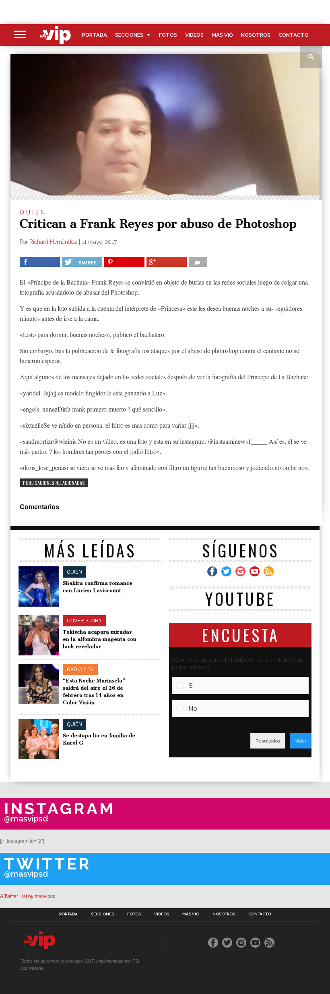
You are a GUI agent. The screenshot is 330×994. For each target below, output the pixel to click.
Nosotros (255, 35)
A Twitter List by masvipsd (28, 896)
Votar (300, 741)
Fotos (168, 35)
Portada (94, 35)
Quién (33, 212)
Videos (194, 35)
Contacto (293, 35)
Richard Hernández (53, 242)
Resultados (268, 741)
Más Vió (222, 35)
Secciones (129, 35)
